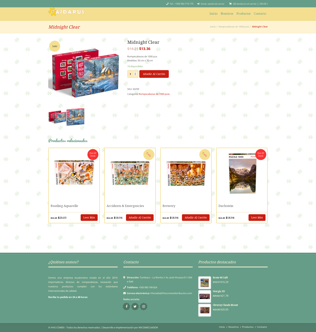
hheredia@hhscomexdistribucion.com (171, 293)
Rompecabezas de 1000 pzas (234, 26)
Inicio (213, 26)
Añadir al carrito (154, 74)
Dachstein (226, 206)
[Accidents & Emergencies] (130, 173)
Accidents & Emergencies (125, 206)
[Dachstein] (242, 173)
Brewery (169, 206)
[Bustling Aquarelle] (74, 173)
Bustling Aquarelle (64, 206)
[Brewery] (186, 173)
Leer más (89, 217)
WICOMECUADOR (148, 327)
